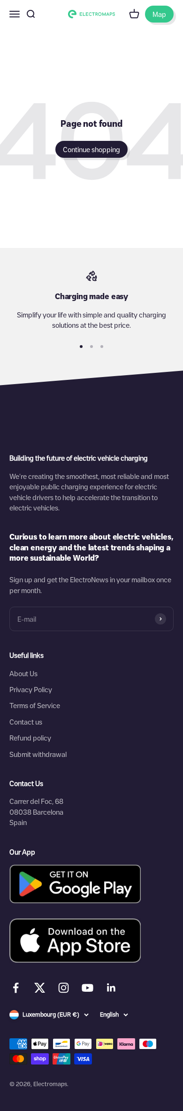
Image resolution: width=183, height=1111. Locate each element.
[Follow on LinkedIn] (111, 987)
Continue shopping (91, 149)
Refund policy (30, 737)
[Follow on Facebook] (15, 987)
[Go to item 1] (81, 346)
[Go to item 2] (91, 346)
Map (159, 14)
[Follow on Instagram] (63, 987)
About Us (23, 673)
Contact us (25, 721)
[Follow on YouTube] (87, 987)
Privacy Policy (30, 689)
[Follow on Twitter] (39, 990)
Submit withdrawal (38, 754)
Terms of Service (34, 705)
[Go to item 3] (101, 346)
